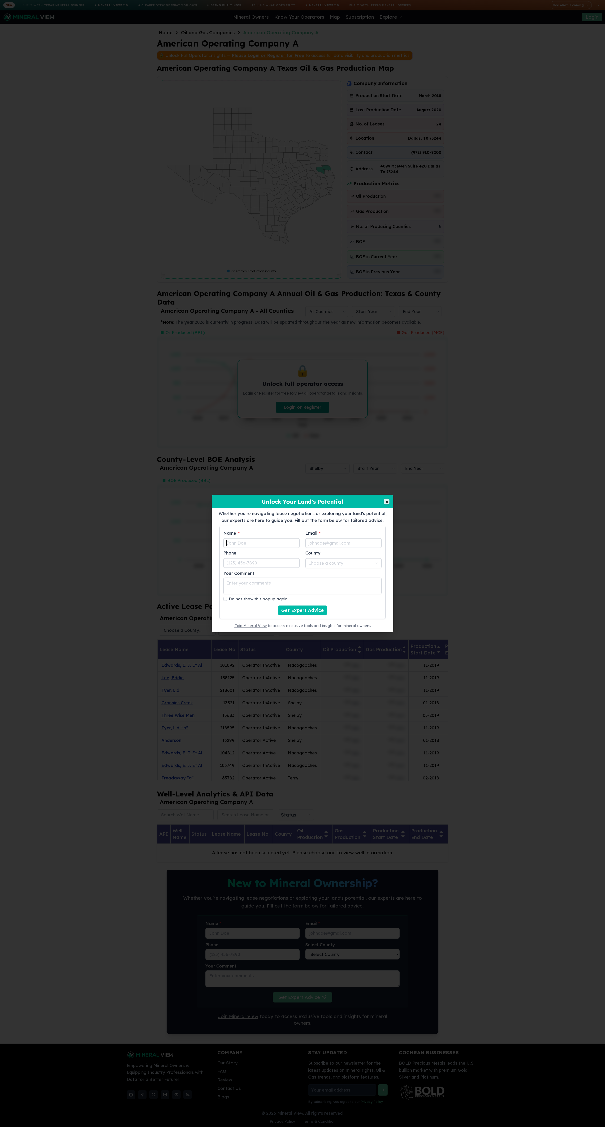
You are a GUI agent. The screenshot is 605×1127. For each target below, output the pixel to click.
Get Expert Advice (302, 610)
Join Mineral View (250, 625)
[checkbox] (225, 599)
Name (231, 533)
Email (312, 533)
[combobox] (343, 563)
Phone (229, 552)
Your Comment (238, 573)
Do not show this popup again (258, 598)
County (312, 552)
